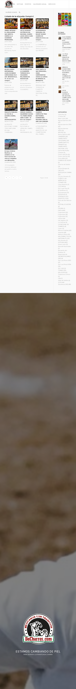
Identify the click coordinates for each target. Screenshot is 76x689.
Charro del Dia (62, 156)
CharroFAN (61, 158)
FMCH (60, 210)
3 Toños (60, 116)
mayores (60, 232)
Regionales (61, 254)
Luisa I (60, 228)
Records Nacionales (64, 246)
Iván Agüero (62, 220)
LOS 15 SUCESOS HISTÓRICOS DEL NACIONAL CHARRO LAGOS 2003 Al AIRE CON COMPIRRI (26, 34)
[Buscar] (19, 12)
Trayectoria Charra (64, 274)
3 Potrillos (61, 114)
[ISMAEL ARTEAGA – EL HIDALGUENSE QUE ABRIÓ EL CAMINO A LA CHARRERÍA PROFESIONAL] (11, 23)
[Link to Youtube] (10, 20)
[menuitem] (10, 4)
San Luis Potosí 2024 (64, 264)
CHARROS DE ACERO (64, 160)
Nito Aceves (62, 240)
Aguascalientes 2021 (64, 120)
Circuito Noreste (63, 176)
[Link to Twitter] (13, 20)
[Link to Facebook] (5, 20)
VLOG (60, 282)
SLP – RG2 (61, 268)
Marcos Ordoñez (63, 230)
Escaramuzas (62, 192)
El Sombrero (62, 190)
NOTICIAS (61, 242)
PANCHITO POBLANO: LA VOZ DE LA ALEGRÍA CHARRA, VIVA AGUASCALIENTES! (11, 115)
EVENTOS (61, 198)
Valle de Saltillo (63, 280)
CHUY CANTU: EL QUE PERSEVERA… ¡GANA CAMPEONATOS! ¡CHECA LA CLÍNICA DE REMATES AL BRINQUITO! (41, 75)
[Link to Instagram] (8, 20)
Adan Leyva (62, 118)
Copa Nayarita (62, 184)
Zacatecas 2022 (63, 284)
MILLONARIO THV (63, 236)
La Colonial (61, 222)
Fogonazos (61, 212)
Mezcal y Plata (62, 234)
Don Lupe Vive (62, 188)
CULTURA (61, 186)
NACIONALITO (62, 238)
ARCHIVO (61, 132)
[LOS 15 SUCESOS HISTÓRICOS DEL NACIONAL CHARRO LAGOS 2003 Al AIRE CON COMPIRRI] (26, 23)
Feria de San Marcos (64, 200)
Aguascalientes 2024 (64, 124)
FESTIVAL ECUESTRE (64, 204)
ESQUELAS (61, 194)
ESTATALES (61, 196)
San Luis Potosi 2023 (64, 260)
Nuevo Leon (62, 244)
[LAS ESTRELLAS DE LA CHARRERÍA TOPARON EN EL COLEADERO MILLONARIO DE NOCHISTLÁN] (26, 62)
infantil (60, 218)
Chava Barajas (62, 168)
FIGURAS (60, 208)
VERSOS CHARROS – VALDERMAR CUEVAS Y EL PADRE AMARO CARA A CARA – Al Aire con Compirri (26, 115)
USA (59, 278)
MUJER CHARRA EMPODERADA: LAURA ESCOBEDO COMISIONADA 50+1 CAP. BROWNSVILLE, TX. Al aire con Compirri (11, 75)
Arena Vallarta (62, 134)
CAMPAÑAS (61, 136)
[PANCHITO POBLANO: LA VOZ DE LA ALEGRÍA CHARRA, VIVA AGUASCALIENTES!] (11, 105)
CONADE (61, 182)
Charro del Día (62, 154)
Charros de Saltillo (64, 164)
